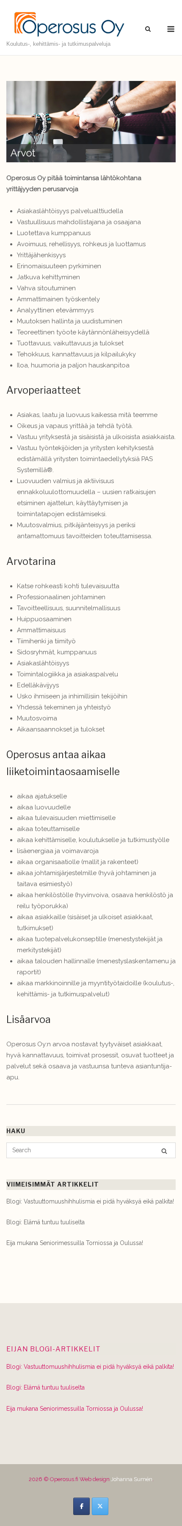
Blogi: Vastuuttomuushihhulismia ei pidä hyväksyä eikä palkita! (90, 1201)
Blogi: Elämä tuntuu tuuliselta (45, 1222)
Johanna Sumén (131, 1479)
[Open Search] (148, 29)
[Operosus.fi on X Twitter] (100, 1506)
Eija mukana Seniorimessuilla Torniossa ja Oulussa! (74, 1243)
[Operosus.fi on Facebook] (81, 1506)
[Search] (164, 1150)
